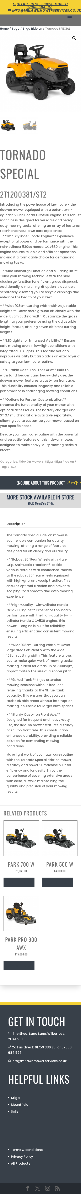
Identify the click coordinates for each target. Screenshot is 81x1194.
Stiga (16, 29)
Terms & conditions (27, 1150)
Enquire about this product (40, 483)
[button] (74, 38)
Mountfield (19, 1104)
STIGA (11, 467)
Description (16, 524)
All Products (20, 1163)
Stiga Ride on (32, 29)
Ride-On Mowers (31, 462)
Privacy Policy (22, 1156)
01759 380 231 (45, 1047)
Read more (19, 882)
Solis (14, 1111)
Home (4, 29)
